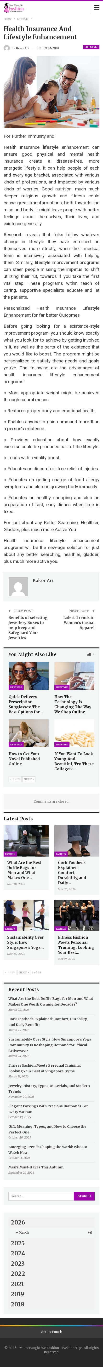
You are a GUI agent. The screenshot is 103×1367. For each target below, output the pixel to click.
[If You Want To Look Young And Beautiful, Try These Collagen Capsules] (74, 733)
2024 (18, 1253)
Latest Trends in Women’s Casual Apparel (79, 622)
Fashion (10, 854)
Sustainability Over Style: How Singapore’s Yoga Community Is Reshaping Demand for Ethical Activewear (49, 1045)
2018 (17, 1304)
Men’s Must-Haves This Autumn (35, 1167)
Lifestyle (91, 47)
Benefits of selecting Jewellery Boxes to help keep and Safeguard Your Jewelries (28, 627)
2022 (18, 1273)
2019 (17, 1294)
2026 (18, 1222)
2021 (17, 1284)
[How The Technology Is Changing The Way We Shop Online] (74, 676)
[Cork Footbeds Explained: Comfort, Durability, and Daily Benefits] (76, 841)
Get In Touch (51, 1332)
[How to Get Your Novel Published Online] (29, 733)
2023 (18, 1263)
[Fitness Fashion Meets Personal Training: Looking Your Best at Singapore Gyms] (76, 916)
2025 (18, 1243)
